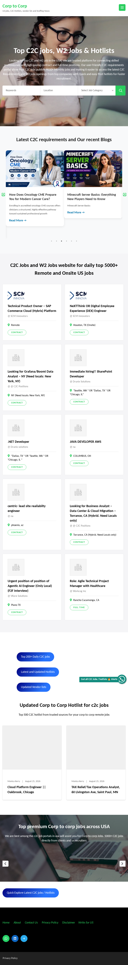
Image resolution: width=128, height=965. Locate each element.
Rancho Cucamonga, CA (86, 600)
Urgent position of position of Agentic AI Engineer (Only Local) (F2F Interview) (30, 586)
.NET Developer (18, 442)
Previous (3, 194)
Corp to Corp (14, 6)
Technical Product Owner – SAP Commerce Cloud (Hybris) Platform (32, 309)
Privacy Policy (49, 922)
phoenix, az (17, 525)
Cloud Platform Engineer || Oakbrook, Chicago (27, 790)
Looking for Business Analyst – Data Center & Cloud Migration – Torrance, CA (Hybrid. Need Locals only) (93, 513)
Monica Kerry (14, 781)
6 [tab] (76, 241)
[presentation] (5, 864)
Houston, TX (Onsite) (84, 325)
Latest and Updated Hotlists (38, 672)
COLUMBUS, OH (82, 456)
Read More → (18, 212)
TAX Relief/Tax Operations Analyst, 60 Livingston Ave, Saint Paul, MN (96, 790)
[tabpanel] (35, 184)
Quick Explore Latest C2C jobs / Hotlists (30, 892)
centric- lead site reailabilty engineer (27, 509)
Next (124, 194)
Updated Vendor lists (33, 687)
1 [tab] (51, 241)
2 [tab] (56, 241)
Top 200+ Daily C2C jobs (35, 656)
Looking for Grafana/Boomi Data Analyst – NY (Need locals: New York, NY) (30, 376)
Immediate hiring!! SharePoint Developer (91, 374)
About (18, 922)
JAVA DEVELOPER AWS (85, 442)
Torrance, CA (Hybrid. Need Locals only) (94, 535)
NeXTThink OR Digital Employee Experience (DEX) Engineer (92, 309)
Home (6, 922)
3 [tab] (61, 241)
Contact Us (31, 922)
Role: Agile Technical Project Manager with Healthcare (89, 584)
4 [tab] (66, 241)
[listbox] (64, 863)
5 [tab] (71, 241)
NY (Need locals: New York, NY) (28, 395)
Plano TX (15, 605)
